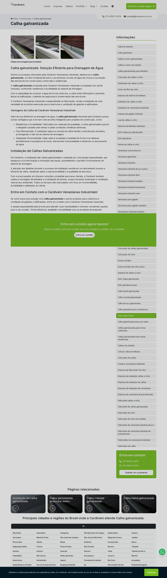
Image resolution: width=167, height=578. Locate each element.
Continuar (151, 572)
